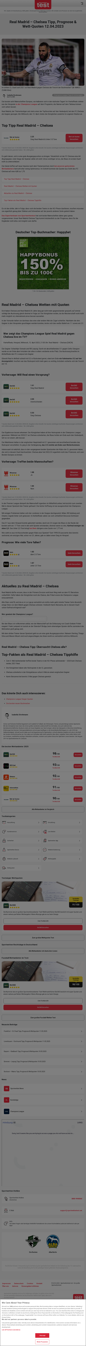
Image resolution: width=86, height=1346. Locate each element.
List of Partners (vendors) (11, 1330)
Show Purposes (42, 1342)
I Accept (42, 1335)
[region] (43, 1322)
